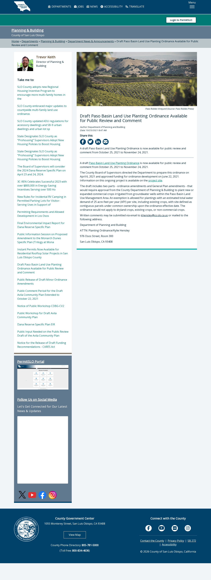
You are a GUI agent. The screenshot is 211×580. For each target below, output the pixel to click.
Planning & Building (28, 30)
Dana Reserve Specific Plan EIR (36, 324)
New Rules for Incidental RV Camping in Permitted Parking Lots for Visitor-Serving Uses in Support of (41, 200)
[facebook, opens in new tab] (148, 528)
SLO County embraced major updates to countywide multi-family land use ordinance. (42, 110)
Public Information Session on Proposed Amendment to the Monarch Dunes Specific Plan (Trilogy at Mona (42, 238)
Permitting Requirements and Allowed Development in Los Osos (40, 214)
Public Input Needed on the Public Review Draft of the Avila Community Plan (42, 333)
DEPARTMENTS (61, 6)
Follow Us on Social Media (37, 399)
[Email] (106, 141)
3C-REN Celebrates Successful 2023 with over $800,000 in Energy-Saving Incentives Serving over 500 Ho (42, 185)
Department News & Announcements (91, 41)
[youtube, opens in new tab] (162, 528)
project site (155, 180)
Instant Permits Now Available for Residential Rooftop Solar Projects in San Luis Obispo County (42, 253)
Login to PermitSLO (181, 20)
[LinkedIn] (98, 141)
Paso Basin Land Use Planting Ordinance (114, 163)
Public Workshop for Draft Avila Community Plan (37, 315)
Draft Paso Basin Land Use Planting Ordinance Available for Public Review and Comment (40, 268)
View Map (77, 535)
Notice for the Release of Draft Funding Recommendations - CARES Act (41, 345)
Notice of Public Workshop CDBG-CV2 (40, 306)
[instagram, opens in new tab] (187, 528)
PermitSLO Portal (30, 361)
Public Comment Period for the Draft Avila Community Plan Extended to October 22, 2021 (40, 295)
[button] (192, 6)
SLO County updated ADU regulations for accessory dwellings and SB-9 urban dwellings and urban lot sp (42, 125)
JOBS (80, 6)
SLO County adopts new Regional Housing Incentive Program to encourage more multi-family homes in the (41, 93)
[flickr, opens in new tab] (174, 528)
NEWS (94, 6)
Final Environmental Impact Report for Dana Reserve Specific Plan (41, 225)
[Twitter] (91, 141)
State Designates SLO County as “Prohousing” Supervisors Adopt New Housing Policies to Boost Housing (40, 140)
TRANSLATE (136, 6)
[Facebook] (83, 141)
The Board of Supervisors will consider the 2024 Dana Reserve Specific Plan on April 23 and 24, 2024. (41, 170)
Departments (30, 41)
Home (15, 41)
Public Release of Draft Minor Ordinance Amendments (42, 281)
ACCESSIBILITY (113, 6)
